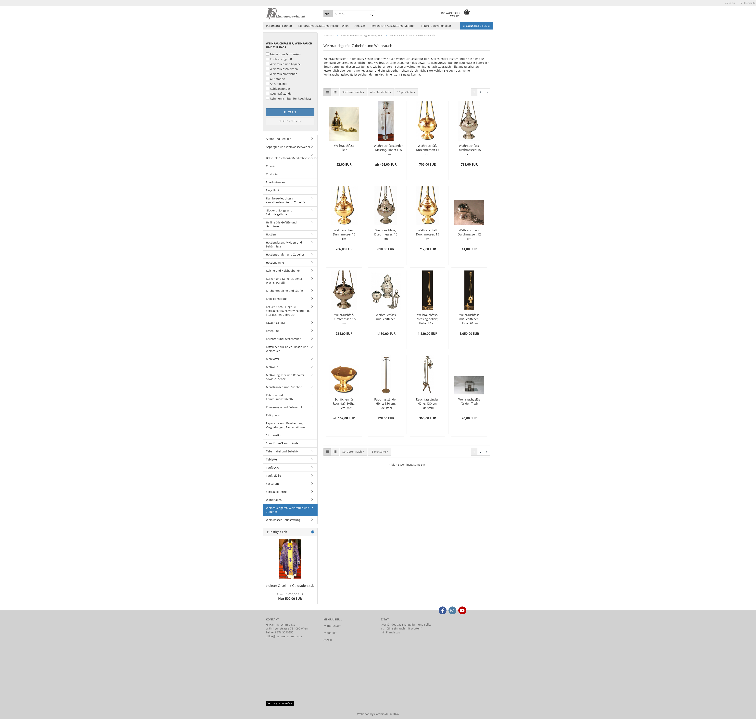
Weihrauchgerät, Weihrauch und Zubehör (287, 510)
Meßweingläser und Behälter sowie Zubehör (285, 377)
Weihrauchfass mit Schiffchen (386, 317)
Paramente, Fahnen (279, 26)
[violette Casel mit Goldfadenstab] (290, 559)
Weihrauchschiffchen (284, 69)
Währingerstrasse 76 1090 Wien (287, 628)
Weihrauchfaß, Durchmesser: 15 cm (427, 149)
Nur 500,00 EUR (290, 596)
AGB (329, 640)
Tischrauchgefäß (281, 59)
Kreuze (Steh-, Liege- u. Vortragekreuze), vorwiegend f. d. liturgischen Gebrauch (288, 311)
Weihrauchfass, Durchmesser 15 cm (344, 234)
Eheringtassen (275, 182)
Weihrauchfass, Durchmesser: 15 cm (469, 149)
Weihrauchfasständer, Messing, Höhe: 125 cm (388, 149)
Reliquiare (273, 415)
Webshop (363, 714)
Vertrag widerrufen (280, 703)
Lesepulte (272, 331)
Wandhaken (274, 500)
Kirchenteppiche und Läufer (284, 291)
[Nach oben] (745, 713)
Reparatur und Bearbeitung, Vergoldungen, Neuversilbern (285, 425)
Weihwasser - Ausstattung (283, 520)
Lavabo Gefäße (275, 323)
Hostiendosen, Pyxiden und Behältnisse (284, 244)
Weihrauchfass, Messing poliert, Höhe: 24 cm (427, 319)
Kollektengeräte (276, 299)
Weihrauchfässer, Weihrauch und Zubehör (289, 45)
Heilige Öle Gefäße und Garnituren (281, 224)
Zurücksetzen (290, 121)
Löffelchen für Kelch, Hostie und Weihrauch (287, 349)
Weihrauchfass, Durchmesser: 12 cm (469, 234)
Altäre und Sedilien (278, 139)
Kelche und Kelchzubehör (283, 270)
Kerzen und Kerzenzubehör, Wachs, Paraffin (284, 280)
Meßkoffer (272, 359)
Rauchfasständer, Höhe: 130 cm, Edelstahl (385, 403)
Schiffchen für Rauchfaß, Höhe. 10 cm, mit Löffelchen (344, 403)
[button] (327, 92)
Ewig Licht (272, 190)
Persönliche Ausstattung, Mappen (393, 26)
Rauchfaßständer (281, 93)
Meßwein (272, 367)
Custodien (272, 174)
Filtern (290, 112)
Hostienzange (275, 262)
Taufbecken (273, 467)
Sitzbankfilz (273, 435)
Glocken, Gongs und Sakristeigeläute (279, 212)
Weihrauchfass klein (344, 148)
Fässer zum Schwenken (285, 54)
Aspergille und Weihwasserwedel (288, 147)
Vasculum (272, 483)
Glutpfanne (277, 79)
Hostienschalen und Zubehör (285, 254)
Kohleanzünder (280, 88)
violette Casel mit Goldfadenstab (290, 585)
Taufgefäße (273, 475)
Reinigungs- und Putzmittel (284, 407)
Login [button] (731, 3)
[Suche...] (371, 14)
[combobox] (353, 92)
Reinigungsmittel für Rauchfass (290, 98)
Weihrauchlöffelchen (283, 74)
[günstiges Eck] (312, 532)
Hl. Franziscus (391, 632)
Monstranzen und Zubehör (284, 387)
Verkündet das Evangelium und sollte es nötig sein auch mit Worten (406, 626)
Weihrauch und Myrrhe (285, 64)
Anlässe (360, 26)
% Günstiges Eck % (476, 26)
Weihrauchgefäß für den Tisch (469, 401)
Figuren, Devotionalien (436, 26)
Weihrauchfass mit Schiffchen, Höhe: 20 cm (469, 319)
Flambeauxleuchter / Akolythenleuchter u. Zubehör (285, 200)
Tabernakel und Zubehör (282, 451)
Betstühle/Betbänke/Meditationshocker (291, 158)
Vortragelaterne (276, 492)
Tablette (271, 459)
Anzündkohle (278, 84)
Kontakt (331, 633)
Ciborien (271, 166)
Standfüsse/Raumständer (283, 443)
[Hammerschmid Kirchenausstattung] (292, 14)
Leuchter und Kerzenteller (283, 339)
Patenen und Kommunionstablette (280, 397)
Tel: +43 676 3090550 (279, 632)
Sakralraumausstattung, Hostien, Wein (323, 26)
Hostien (271, 234)
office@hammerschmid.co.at (284, 636)
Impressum (333, 626)
